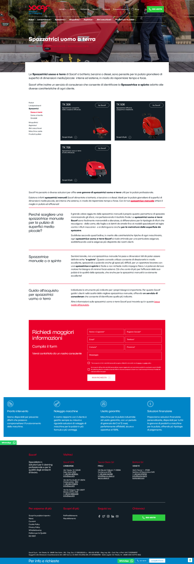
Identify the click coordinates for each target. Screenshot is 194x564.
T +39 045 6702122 (139, 474)
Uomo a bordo (37, 115)
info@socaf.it (69, 476)
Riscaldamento (69, 518)
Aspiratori (33, 125)
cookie (145, 363)
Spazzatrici (34, 108)
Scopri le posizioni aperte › (40, 515)
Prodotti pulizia (35, 134)
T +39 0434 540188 (105, 474)
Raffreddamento (70, 515)
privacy (140, 363)
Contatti (32, 521)
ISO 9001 (32, 536)
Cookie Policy (34, 524)
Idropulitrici (33, 122)
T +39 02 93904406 (70, 494)
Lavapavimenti (35, 106)
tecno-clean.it (103, 478)
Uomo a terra (36, 112)
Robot (31, 103)
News (31, 518)
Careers (106, 9)
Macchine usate (35, 131)
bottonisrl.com (138, 478)
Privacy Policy (34, 527)
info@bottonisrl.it (139, 476)
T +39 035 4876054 (70, 474)
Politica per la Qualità (37, 533)
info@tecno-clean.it (106, 476)
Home (31, 46)
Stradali (34, 118)
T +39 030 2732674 (70, 484)
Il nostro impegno (120, 9)
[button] (96, 442)
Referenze (85, 9)
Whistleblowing (35, 530)
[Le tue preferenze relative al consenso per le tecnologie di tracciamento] (190, 560)
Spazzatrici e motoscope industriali (50, 46)
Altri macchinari (35, 128)
